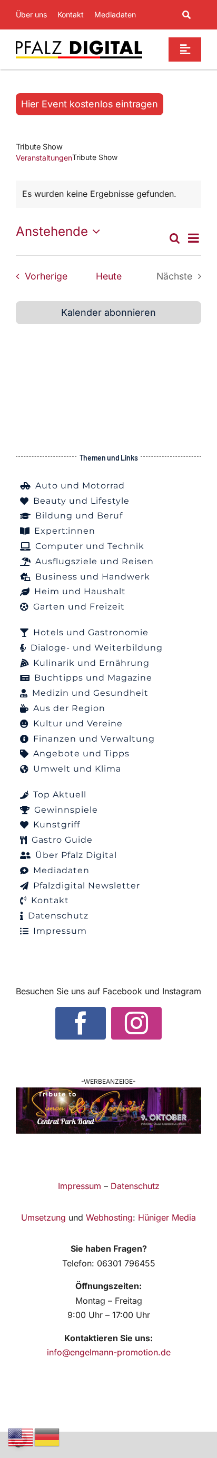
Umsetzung (43, 1217)
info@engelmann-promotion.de (109, 1352)
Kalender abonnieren (108, 312)
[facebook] (80, 1023)
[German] (47, 1436)
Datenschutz (135, 1186)
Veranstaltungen (44, 157)
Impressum (79, 1186)
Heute (109, 276)
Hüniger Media (167, 1217)
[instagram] (136, 1023)
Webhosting (109, 1217)
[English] (21, 1436)
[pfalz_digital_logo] (79, 43)
